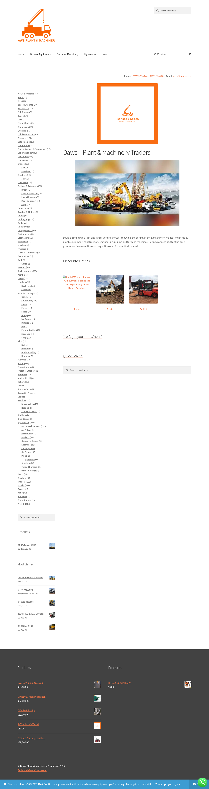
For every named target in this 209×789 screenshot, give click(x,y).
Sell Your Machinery (68, 54)
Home (21, 54)
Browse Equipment (40, 54)
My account (90, 54)
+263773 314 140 (139, 76)
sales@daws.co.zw (182, 76)
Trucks (77, 309)
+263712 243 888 (157, 76)
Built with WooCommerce (32, 770)
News (106, 54)
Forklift (143, 309)
